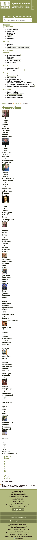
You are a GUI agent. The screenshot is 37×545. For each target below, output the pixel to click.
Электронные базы (14, 79)
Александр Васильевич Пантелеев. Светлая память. (6, 279)
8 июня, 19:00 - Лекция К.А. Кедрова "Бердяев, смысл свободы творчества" (7, 127)
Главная (6, 25)
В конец (7, 479)
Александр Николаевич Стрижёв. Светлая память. (7, 263)
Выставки (10, 57)
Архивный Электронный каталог (19, 83)
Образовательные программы (18, 48)
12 (5, 473)
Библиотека (8, 51)
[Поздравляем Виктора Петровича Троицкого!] (4, 421)
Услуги (9, 36)
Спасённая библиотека (15, 94)
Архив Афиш (11, 62)
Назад (6, 458)
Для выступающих (14, 60)
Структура (10, 31)
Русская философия (14, 95)
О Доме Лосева (12, 30)
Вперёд (7, 477)
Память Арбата (12, 92)
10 (5, 470)
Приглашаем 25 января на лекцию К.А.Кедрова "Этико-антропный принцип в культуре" (7, 338)
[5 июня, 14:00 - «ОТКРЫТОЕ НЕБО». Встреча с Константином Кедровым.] (5, 144)
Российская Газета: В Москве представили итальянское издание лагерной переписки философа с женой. (7, 367)
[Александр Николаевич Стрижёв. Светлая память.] (4, 257)
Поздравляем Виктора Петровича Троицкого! (7, 426)
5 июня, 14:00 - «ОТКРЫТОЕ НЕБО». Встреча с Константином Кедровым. (8, 154)
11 (5, 472)
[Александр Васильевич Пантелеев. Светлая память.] (4, 273)
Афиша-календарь (13, 55)
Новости (10, 59)
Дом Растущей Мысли (15, 97)
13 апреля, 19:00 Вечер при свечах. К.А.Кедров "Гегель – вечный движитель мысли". (6, 240)
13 (5, 475)
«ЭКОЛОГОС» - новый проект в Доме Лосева (7, 409)
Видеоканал (11, 77)
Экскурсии (11, 46)
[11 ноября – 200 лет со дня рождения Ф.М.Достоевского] (4, 434)
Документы (11, 33)
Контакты (10, 35)
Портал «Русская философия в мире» (20, 86)
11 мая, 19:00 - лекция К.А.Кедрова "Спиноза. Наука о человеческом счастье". (8, 212)
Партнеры (10, 38)
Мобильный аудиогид (15, 81)
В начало (7, 456)
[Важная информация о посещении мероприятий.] (4, 385)
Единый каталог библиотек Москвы (20, 84)
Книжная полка (12, 68)
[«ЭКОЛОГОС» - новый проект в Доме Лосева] (4, 401)
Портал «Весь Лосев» (14, 76)
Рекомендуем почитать (15, 70)
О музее (10, 44)
